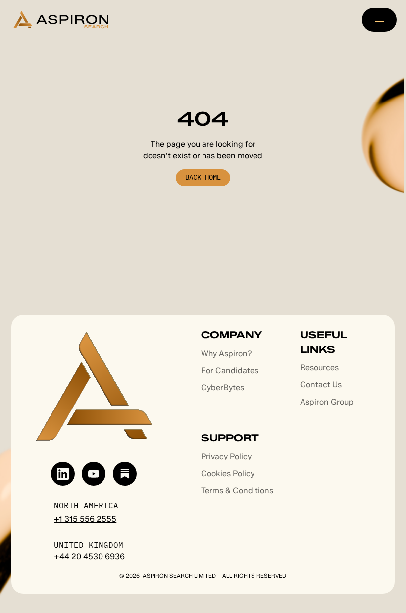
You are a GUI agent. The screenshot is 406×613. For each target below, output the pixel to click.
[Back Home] (203, 178)
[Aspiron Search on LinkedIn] (63, 474)
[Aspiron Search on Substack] (125, 474)
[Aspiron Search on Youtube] (93, 474)
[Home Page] (60, 19)
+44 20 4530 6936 (89, 556)
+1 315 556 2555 (85, 519)
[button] (379, 20)
